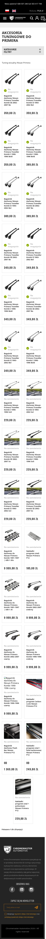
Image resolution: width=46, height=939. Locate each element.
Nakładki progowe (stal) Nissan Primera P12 (33, 554)
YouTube (22, 889)
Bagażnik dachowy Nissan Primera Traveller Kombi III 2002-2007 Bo (11, 100)
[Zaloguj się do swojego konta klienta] (37, 18)
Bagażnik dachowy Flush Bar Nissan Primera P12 (10, 749)
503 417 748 (37, 4)
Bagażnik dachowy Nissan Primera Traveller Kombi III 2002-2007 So (11, 457)
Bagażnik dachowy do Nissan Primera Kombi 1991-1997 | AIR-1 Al (11, 605)
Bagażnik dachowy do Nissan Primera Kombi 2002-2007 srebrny (33, 605)
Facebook (12, 889)
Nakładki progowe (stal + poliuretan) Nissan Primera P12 (22, 806)
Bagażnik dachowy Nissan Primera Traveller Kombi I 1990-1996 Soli (11, 407)
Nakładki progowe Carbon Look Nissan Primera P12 (33, 702)
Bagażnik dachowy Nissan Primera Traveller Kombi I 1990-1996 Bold (11, 152)
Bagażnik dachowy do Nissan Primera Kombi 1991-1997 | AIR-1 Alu (11, 555)
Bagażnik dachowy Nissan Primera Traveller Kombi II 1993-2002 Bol (33, 100)
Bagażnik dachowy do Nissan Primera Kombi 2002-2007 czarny (11, 654)
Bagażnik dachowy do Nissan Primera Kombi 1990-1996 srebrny (33, 654)
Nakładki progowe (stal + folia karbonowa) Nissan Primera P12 (33, 750)
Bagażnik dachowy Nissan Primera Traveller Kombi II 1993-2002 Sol (33, 407)
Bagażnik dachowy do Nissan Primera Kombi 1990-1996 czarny (11, 701)
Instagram (31, 889)
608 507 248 (23, 4)
